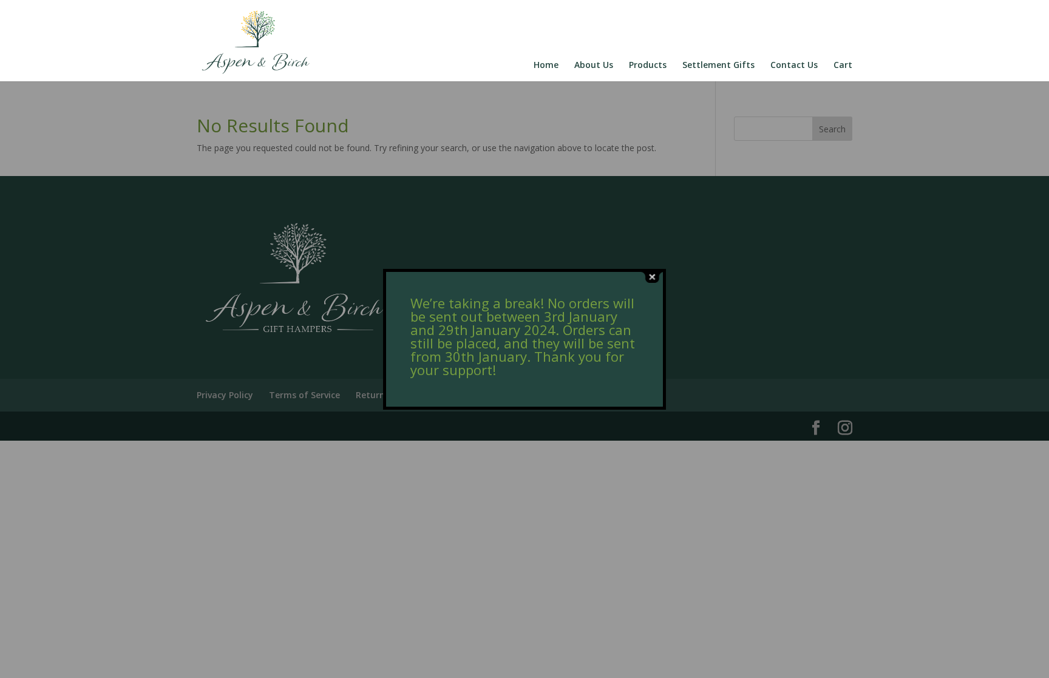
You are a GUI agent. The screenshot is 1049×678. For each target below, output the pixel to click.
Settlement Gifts (718, 65)
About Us (593, 65)
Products (648, 65)
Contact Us (794, 65)
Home (546, 65)
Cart (842, 65)
